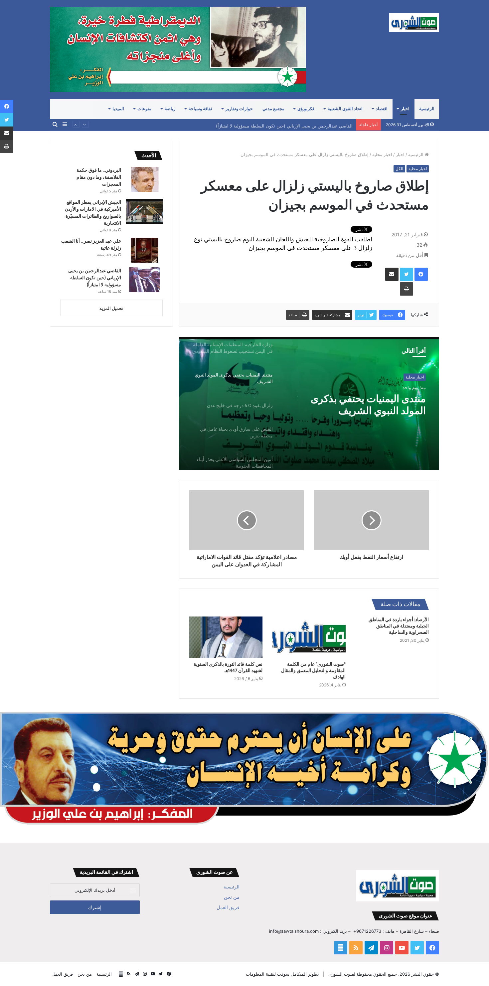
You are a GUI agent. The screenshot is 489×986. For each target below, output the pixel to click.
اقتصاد (382, 108)
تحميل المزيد (111, 308)
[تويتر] (406, 274)
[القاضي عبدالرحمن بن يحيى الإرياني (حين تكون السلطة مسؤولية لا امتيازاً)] (144, 279)
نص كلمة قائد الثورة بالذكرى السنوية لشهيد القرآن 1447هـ (228, 667)
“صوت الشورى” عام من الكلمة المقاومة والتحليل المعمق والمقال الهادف (313, 670)
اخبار (405, 108)
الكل (399, 168)
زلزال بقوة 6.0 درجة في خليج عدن (366, 405)
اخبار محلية (382, 154)
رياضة (170, 108)
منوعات (144, 108)
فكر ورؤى (305, 108)
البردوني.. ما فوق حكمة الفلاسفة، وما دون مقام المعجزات (99, 177)
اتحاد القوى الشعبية (345, 108)
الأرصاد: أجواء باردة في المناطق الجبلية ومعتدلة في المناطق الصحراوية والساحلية (399, 625)
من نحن (232, 897)
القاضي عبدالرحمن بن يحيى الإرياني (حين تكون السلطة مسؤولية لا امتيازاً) (284, 124)
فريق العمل (228, 907)
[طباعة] (406, 289)
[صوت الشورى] (414, 22)
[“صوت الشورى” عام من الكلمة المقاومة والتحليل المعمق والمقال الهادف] (309, 637)
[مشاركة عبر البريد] (392, 274)
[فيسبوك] (421, 274)
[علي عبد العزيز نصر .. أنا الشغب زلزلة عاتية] (144, 250)
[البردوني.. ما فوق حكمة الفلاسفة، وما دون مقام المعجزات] (144, 179)
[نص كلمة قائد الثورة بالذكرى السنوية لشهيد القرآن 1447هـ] (225, 637)
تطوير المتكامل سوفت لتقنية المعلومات (282, 974)
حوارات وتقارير (239, 108)
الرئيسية (426, 108)
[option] (309, 403)
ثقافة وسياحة (200, 108)
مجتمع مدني (273, 108)
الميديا (118, 108)
